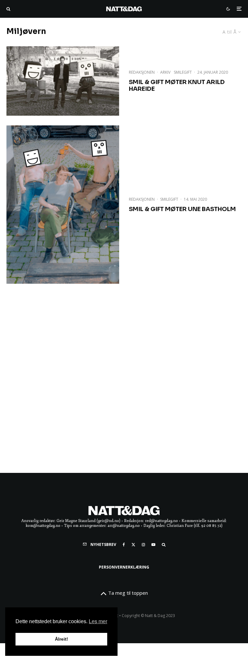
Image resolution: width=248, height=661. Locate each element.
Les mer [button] (98, 621)
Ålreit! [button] (61, 639)
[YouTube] (153, 544)
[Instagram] (143, 544)
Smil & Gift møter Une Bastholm (182, 209)
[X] (133, 544)
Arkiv (165, 72)
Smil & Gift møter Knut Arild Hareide (177, 86)
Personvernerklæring (124, 567)
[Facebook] (123, 544)
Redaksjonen (142, 72)
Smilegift (183, 72)
